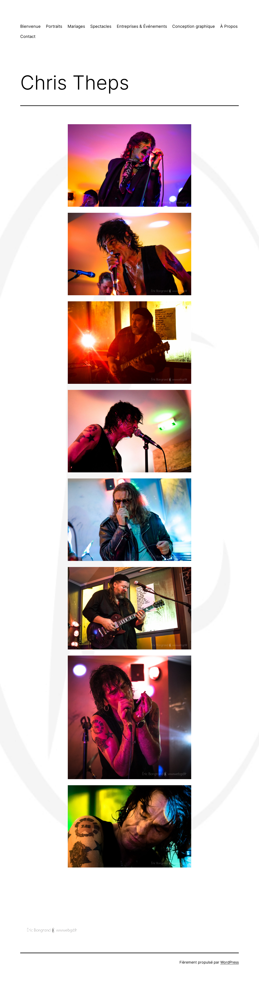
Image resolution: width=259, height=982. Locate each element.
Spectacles (100, 26)
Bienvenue (30, 26)
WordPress (229, 962)
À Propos (229, 26)
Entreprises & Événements (142, 26)
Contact (27, 36)
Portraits (54, 26)
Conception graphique (193, 26)
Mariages (76, 26)
